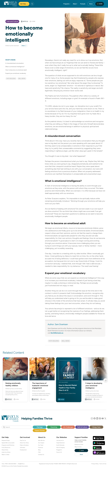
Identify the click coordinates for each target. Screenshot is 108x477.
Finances (40, 447)
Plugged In (59, 449)
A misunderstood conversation (14, 63)
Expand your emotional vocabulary (15, 73)
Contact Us (41, 454)
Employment (23, 449)
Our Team (40, 445)
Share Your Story (24, 442)
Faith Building (11, 78)
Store (91, 4)
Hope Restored (60, 442)
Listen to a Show (6, 452)
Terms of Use (102, 463)
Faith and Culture (12, 21)
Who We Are (41, 440)
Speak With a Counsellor (8, 442)
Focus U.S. (59, 452)
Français (82, 4)
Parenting (54, 427)
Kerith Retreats (60, 445)
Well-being (21, 78)
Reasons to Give (79, 444)
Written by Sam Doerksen (12, 45)
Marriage (40, 427)
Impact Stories (40, 430)
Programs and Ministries (8, 445)
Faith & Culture (82, 427)
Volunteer (22, 447)
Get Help (23, 4)
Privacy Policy (95, 463)
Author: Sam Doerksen (58, 324)
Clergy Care (96, 427)
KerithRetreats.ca (57, 333)
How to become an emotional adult (16, 70)
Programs (66, 4)
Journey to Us (60, 440)
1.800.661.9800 (12, 463)
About (75, 4)
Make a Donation (24, 445)
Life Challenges (68, 427)
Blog (39, 449)
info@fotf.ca (21, 463)
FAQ (39, 452)
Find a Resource (6, 447)
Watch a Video (5, 454)
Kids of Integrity (60, 447)
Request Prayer (6, 440)
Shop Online (5, 449)
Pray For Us (23, 440)
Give (100, 4)
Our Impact (41, 442)
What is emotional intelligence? (14, 66)
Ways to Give (78, 446)
